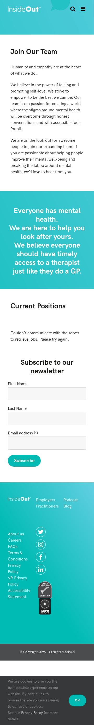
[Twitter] (41, 532)
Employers (45, 500)
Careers (15, 540)
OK (77, 700)
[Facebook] (41, 557)
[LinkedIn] (41, 570)
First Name (17, 383)
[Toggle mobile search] (72, 9)
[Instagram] (41, 544)
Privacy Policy (32, 713)
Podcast (70, 500)
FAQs (12, 546)
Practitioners (47, 506)
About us (16, 534)
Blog (67, 506)
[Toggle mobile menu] (83, 9)
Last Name (17, 408)
